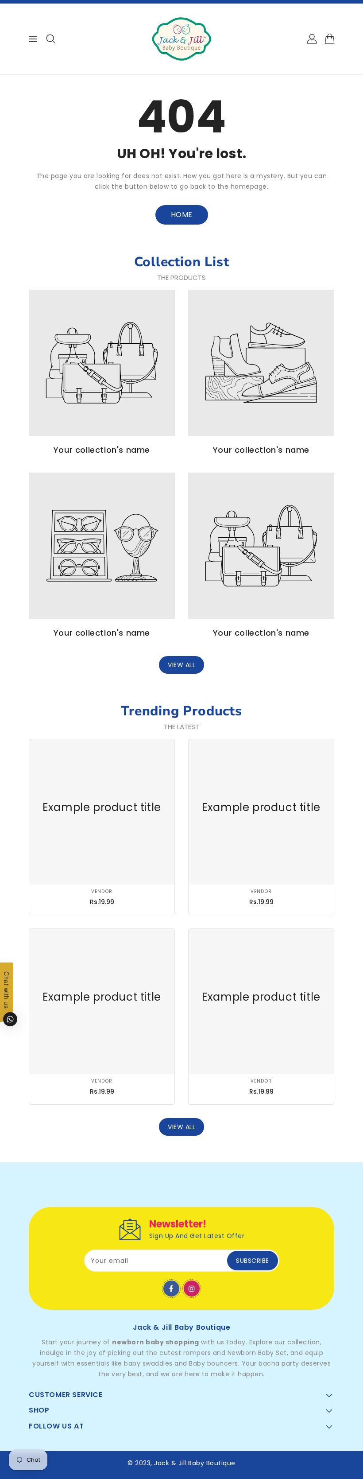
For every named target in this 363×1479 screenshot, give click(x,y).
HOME (182, 215)
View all (181, 664)
